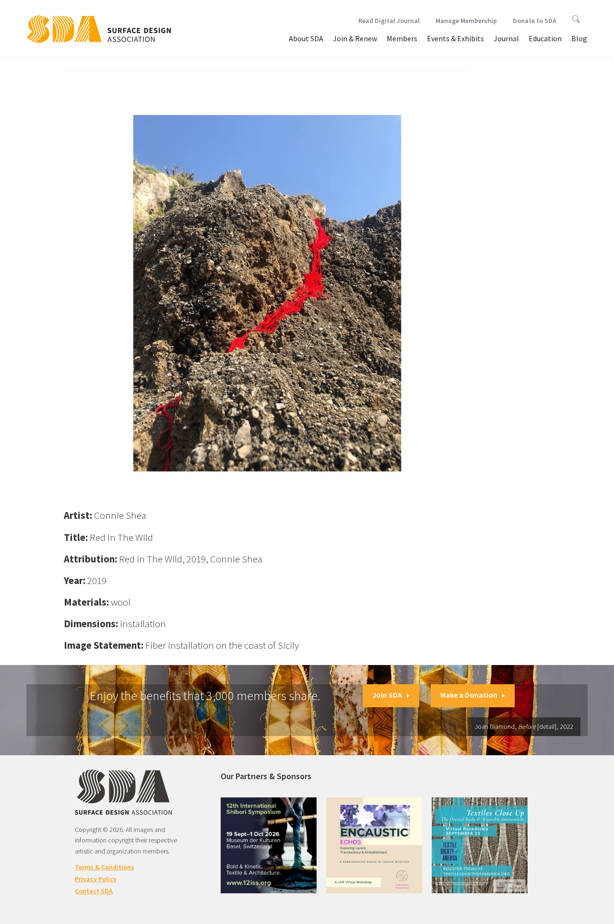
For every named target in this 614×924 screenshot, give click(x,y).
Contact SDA (94, 891)
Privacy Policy (96, 879)
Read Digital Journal (389, 20)
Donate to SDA (534, 20)
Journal (506, 38)
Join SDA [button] (387, 695)
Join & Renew (355, 38)
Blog (579, 38)
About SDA (306, 38)
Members (402, 38)
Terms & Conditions (104, 867)
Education (545, 38)
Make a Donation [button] (468, 695)
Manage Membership (466, 20)
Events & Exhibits (455, 38)
